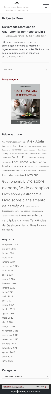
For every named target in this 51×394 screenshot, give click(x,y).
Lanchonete (42, 170)
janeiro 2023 (8, 287)
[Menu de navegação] (46, 6)
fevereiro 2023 (9, 283)
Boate (34, 146)
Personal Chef (7, 216)
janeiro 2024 (8, 262)
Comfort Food (20, 157)
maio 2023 (7, 270)
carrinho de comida (30, 150)
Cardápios (18, 150)
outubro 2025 (9, 249)
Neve (14, 391)
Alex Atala (35, 141)
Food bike (37, 167)
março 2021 (8, 305)
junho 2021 (7, 292)
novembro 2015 (10, 339)
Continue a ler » (15, 56)
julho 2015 (7, 356)
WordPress (34, 391)
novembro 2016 (10, 330)
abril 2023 (7, 274)
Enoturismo (20, 162)
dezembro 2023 (10, 266)
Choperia (44, 154)
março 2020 (8, 326)
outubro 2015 (9, 343)
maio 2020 (7, 317)
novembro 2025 (10, 244)
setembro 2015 (10, 348)
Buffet (44, 146)
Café (12, 150)
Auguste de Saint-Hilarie (12, 146)
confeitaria (32, 158)
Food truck (45, 167)
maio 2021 (7, 296)
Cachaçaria (6, 150)
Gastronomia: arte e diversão (24, 170)
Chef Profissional (34, 154)
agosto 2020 (8, 313)
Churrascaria (6, 158)
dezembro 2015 (10, 335)
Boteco (38, 146)
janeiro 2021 (8, 309)
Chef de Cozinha (22, 154)
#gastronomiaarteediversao (14, 142)
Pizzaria (15, 216)
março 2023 (8, 279)
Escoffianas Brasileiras (21, 166)
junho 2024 (8, 253)
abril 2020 (7, 322)
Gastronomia (6, 170)
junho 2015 (7, 361)
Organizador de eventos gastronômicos (19, 211)
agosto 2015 (8, 352)
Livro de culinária (13, 175)
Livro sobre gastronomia (21, 194)
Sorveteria (24, 221)
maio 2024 (7, 257)
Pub (18, 221)
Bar (25, 146)
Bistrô (29, 146)
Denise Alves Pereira (15, 36)
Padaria (40, 211)
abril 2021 (7, 300)
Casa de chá (42, 150)
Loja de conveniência (32, 207)
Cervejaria (12, 154)
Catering (5, 154)
